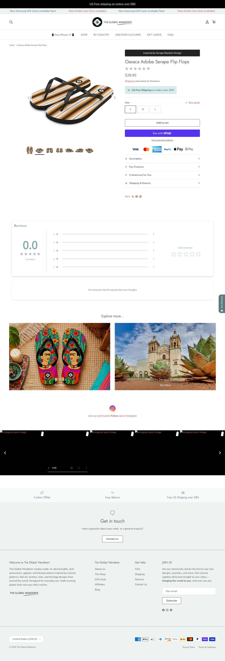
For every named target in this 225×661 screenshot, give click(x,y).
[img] (135, 69)
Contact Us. (112, 539)
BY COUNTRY (101, 35)
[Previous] (5, 452)
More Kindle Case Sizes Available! (68, 11)
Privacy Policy (189, 647)
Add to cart (162, 123)
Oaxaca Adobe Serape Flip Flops (32, 45)
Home (12, 45)
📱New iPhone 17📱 (63, 35)
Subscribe (171, 600)
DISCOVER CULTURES (128, 35)
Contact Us (141, 584)
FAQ (137, 569)
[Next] (219, 452)
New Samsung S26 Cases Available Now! (122, 11)
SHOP (84, 35)
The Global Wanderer (26, 647)
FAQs (171, 35)
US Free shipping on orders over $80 (112, 4)
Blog (97, 589)
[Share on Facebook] (136, 196)
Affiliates (100, 584)
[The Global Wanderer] (112, 22)
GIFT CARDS (154, 35)
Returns (139, 579)
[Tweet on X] (133, 196)
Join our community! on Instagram (112, 415)
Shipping (130, 81)
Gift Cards (100, 579)
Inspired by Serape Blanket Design (162, 53)
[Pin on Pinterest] (140, 196)
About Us (100, 569)
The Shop (100, 574)
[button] (104, 234)
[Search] (11, 22)
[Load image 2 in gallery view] (71, 96)
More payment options (162, 140)
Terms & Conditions (207, 647)
